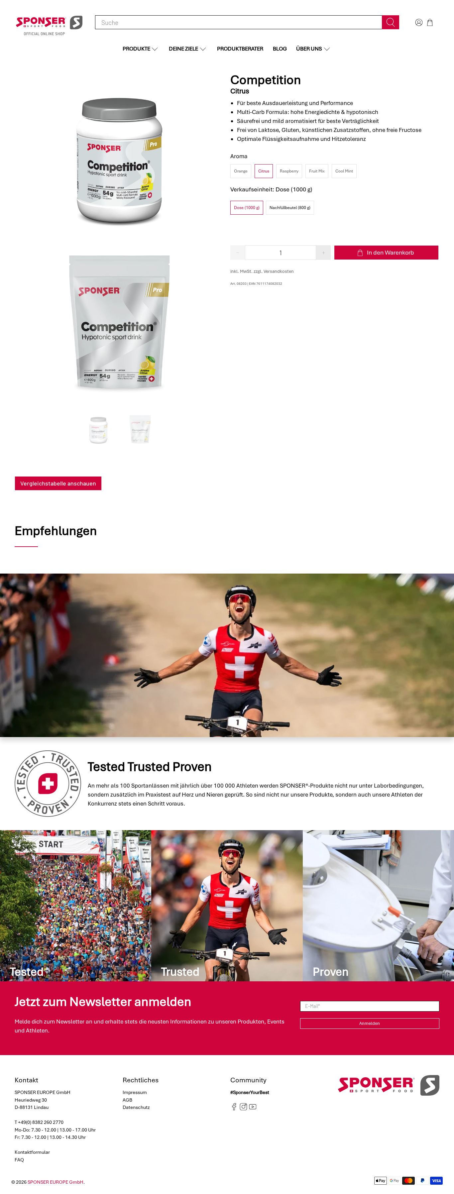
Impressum (135, 1092)
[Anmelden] (418, 22)
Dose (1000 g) (247, 207)
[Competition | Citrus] (119, 156)
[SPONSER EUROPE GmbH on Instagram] (243, 1109)
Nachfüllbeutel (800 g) (290, 207)
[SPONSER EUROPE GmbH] (49, 22)
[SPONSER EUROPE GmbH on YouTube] (253, 1109)
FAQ (19, 1160)
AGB (127, 1100)
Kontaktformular (32, 1152)
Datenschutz (136, 1107)
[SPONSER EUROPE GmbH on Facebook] (234, 1109)
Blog (280, 48)
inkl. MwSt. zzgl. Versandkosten (262, 271)
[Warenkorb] (430, 22)
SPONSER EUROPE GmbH (55, 1182)
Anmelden (369, 1023)
